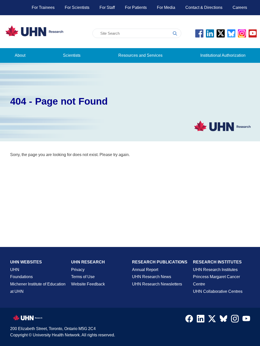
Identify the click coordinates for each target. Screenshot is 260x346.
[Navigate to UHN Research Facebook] (189, 319)
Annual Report (145, 269)
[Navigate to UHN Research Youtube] (246, 319)
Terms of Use (83, 277)
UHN (14, 269)
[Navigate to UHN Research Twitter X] (212, 319)
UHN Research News (151, 277)
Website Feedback (88, 284)
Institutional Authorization (223, 55)
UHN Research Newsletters (157, 284)
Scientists (71, 55)
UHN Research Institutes (215, 269)
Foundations (21, 277)
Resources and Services (140, 55)
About (20, 55)
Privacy (78, 269)
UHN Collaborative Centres (217, 291)
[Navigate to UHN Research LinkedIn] (200, 319)
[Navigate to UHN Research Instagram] (235, 319)
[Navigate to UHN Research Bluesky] (223, 319)
